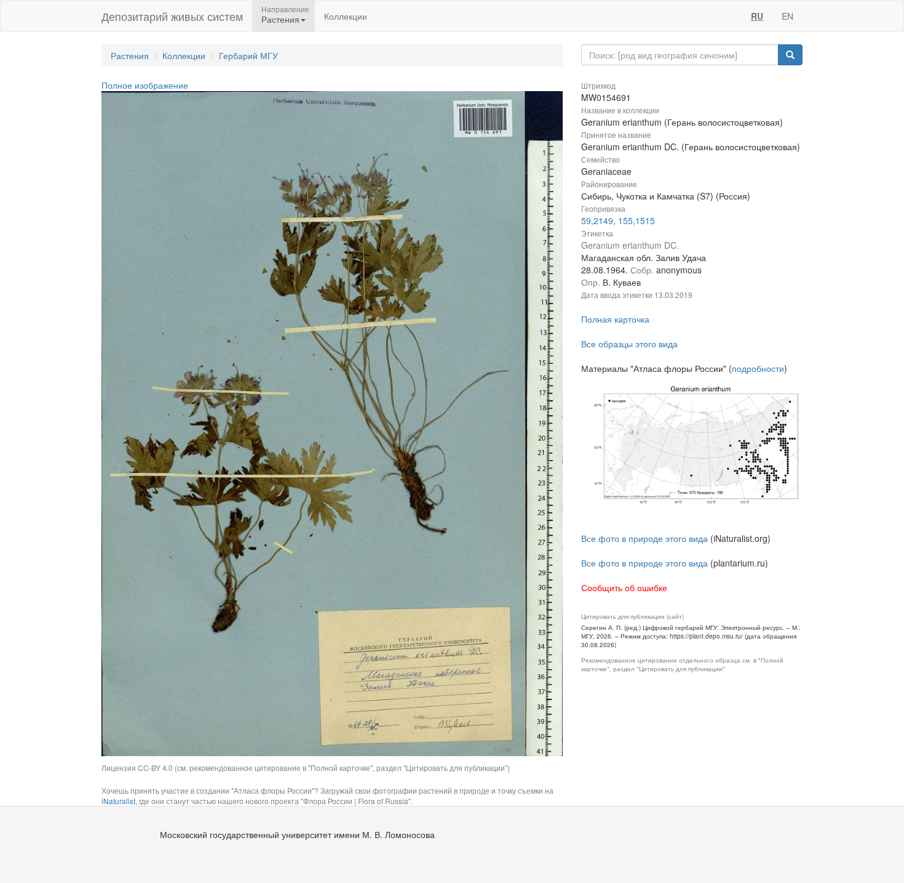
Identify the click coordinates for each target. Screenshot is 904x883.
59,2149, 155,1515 (618, 220)
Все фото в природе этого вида (644, 538)
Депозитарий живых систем (172, 16)
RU (757, 16)
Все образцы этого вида (629, 343)
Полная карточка (615, 319)
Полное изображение (144, 85)
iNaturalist (118, 801)
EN (787, 16)
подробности (758, 368)
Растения (130, 55)
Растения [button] (280, 19)
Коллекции (345, 16)
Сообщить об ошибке (624, 587)
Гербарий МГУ (248, 55)
